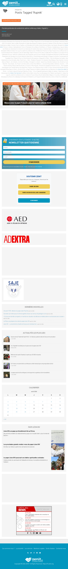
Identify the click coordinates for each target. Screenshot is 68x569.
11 (16, 405)
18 (16, 408)
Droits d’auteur (50, 548)
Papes (28, 84)
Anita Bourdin (6, 36)
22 (51, 408)
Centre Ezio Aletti (61, 69)
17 (8, 408)
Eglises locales (19, 84)
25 (16, 412)
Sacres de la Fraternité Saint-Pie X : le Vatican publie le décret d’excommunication (33, 337)
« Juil (5, 419)
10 (8, 405)
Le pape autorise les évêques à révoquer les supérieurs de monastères (30, 372)
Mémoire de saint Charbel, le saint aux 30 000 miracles (26, 354)
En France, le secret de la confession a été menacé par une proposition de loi (32, 363)
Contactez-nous (61, 548)
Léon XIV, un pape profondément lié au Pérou (19, 431)
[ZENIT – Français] (19, 3)
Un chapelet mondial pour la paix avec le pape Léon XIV (26, 345)
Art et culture (9, 84)
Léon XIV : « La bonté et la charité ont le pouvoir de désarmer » (20, 324)
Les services (28, 548)
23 (60, 408)
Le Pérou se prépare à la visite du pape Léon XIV (17, 321)
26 (25, 412)
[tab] (25, 508)
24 (8, 412)
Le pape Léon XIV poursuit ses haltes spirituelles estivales (24, 458)
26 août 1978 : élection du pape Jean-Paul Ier (16, 311)
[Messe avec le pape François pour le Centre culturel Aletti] (34, 94)
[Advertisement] (34, 122)
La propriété (19, 548)
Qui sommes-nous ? (8, 548)
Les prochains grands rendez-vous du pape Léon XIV (22, 444)
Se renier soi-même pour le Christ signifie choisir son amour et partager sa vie (25, 313)
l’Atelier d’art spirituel (15, 73)
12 (25, 405)
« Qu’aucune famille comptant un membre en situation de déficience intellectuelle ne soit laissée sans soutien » (34, 316)
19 (25, 408)
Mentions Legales (39, 548)
